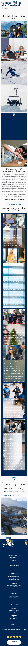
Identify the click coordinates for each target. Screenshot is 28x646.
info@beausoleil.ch (14, 565)
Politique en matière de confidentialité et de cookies (14, 629)
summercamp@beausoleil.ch (14, 585)
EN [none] (2, 4)
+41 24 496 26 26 (14, 567)
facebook (8, 637)
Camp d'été (14, 578)
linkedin (14, 637)
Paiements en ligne (14, 596)
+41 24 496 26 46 (14, 586)
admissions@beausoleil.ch (14, 616)
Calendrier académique (14, 597)
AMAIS (21, 642)
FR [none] (5, 4)
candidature (14, 607)
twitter (17, 637)
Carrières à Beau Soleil (14, 579)
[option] (2, 4)
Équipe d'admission (14, 610)
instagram (11, 637)
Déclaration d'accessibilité (14, 631)
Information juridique (14, 627)
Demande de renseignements (14, 642)
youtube (20, 637)
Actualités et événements (14, 576)
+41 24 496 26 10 (14, 618)
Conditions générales (14, 612)
